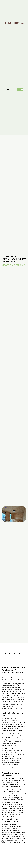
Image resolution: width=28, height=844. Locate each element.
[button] (7, 89)
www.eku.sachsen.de (12, 710)
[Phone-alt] (18, 89)
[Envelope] (21, 89)
